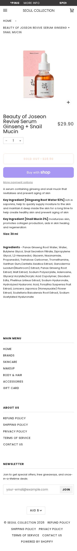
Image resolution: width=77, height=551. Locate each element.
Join (66, 490)
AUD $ (34, 510)
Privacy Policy (15, 431)
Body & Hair (12, 375)
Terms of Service (17, 438)
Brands (9, 355)
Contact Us (13, 444)
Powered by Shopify (37, 542)
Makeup (9, 368)
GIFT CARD (11, 388)
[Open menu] (9, 10)
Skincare (10, 362)
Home (7, 21)
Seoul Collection (22, 522)
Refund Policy (14, 418)
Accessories (13, 382)
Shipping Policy (15, 425)
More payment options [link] (18, 182)
